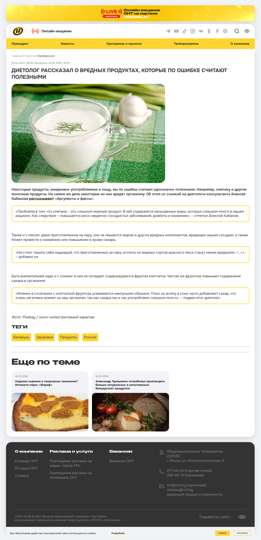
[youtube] (176, 31)
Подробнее (118, 533)
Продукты (68, 337)
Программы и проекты (124, 43)
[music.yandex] (225, 31)
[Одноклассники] (209, 31)
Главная (17, 56)
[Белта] (240, 517)
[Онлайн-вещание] (130, 13)
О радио (22, 475)
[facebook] (217, 31)
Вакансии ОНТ (121, 461)
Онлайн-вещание (57, 31)
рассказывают (41, 198)
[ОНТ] (18, 31)
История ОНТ (26, 468)
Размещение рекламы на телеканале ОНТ (70, 475)
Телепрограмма (186, 43)
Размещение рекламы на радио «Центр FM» (70, 463)
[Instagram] (193, 31)
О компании (239, 43)
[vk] (201, 31)
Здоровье (44, 337)
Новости (67, 43)
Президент (20, 43)
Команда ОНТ (26, 461)
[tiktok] (184, 31)
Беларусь (21, 337)
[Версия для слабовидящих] (246, 31)
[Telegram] (168, 31)
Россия (90, 337)
